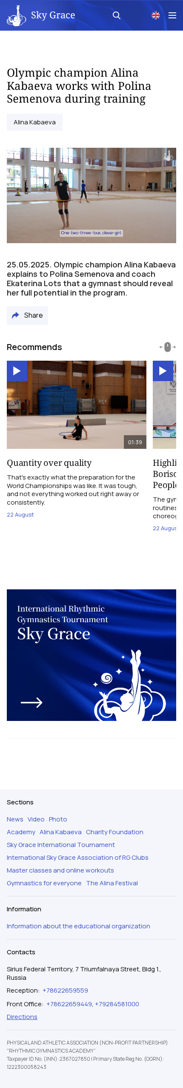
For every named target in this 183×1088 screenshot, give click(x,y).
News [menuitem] (15, 819)
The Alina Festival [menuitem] (112, 883)
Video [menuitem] (36, 819)
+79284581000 (117, 1003)
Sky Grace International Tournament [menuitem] (61, 845)
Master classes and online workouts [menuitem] (60, 870)
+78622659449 (69, 1003)
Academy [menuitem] (21, 832)
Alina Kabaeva (35, 122)
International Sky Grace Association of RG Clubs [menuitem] (78, 857)
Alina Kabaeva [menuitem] (61, 832)
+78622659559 (65, 990)
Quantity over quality (49, 462)
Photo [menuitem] (58, 819)
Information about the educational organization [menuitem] (78, 926)
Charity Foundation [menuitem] (114, 832)
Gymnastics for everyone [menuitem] (44, 883)
